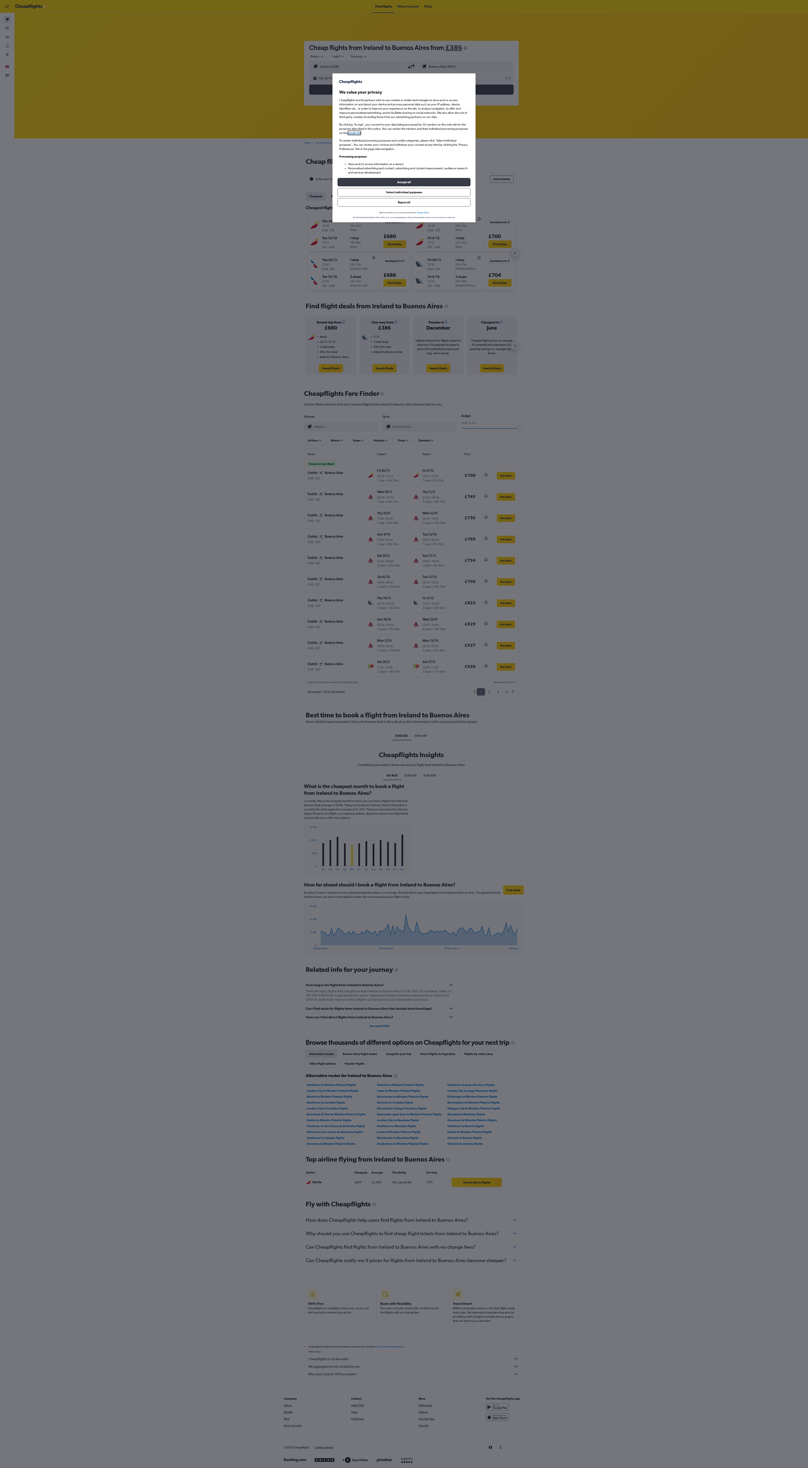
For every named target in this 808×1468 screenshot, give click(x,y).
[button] (404, 182)
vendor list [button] (354, 133)
